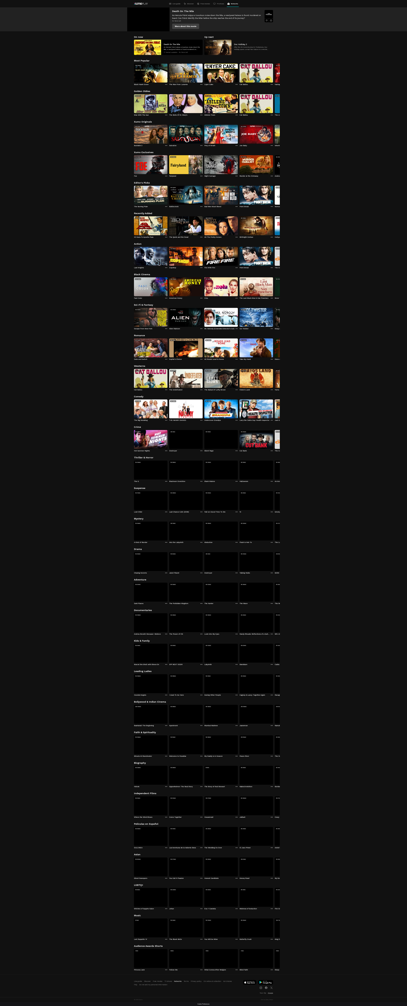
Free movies (205, 4)
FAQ (135, 985)
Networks (234, 4)
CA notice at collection (212, 981)
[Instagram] (260, 987)
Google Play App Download (266, 983)
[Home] (141, 4)
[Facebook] (266, 987)
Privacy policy (196, 981)
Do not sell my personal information (153, 985)
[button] (185, 26)
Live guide (176, 4)
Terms (186, 981)
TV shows (220, 4)
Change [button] (270, 993)
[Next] (273, 72)
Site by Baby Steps (267, 999)
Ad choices (227, 981)
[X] (271, 987)
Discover (190, 4)
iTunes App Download (249, 983)
